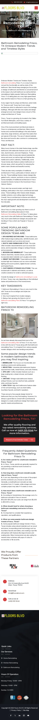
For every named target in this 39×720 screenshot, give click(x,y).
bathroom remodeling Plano (10, 300)
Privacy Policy (16, 710)
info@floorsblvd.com (16, 593)
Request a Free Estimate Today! (17, 440)
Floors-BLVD (18, 708)
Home (4, 30)
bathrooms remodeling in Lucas (26, 277)
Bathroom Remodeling (12, 667)
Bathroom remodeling (8, 83)
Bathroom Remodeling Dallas (11, 214)
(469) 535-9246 (25, 430)
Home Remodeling (10, 658)
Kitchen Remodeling (11, 663)
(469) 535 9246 (14, 601)
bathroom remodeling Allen (10, 343)
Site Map (26, 710)
